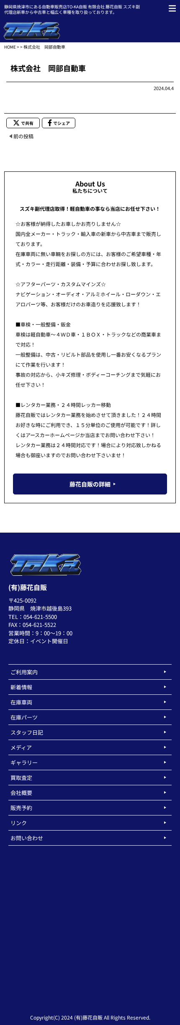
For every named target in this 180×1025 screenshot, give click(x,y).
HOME (10, 47)
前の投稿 (23, 136)
